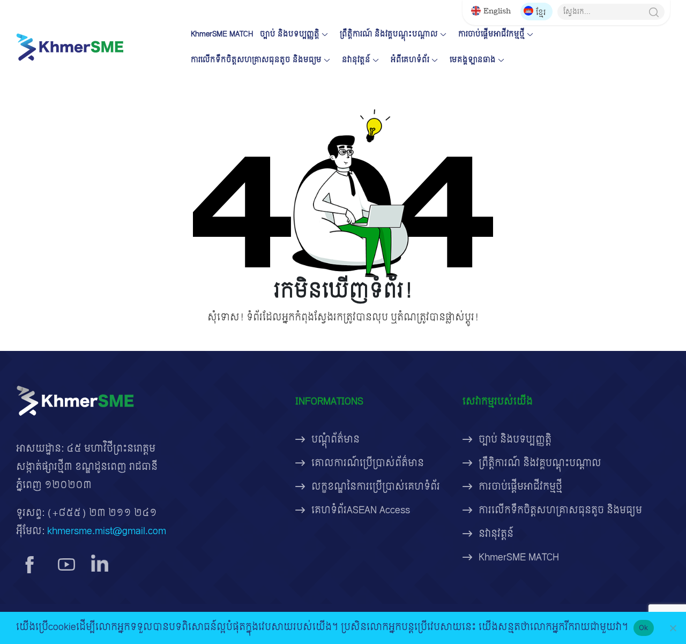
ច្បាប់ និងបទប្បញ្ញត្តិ (289, 34)
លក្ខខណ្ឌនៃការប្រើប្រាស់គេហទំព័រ (375, 487)
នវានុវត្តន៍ (356, 59)
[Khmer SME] (69, 47)
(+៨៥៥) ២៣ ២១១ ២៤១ (102, 513)
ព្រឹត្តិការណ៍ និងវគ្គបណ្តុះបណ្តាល (389, 34)
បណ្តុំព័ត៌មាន (335, 439)
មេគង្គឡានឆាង (473, 59)
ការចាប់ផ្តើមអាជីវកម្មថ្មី (491, 34)
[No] (672, 628)
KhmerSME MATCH (222, 34)
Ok (643, 627)
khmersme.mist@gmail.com (106, 531)
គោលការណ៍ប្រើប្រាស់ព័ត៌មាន (367, 463)
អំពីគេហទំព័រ (410, 59)
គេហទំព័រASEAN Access (360, 510)
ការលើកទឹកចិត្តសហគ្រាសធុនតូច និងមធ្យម (256, 59)
